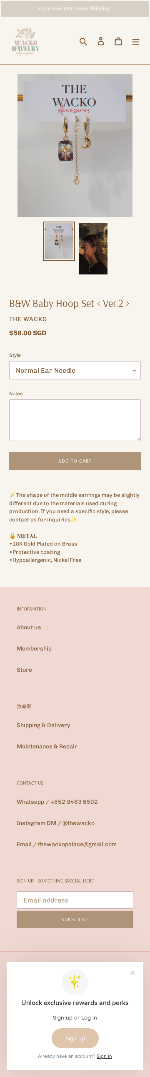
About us (29, 627)
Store (24, 669)
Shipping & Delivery (43, 725)
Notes (16, 393)
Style (15, 355)
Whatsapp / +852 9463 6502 (57, 801)
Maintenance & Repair (47, 746)
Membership (34, 648)
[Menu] (136, 41)
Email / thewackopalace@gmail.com (67, 844)
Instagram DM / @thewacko (56, 823)
